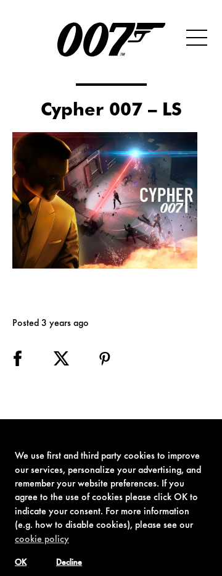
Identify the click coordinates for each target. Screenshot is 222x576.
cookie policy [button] (42, 540)
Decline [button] (69, 563)
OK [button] (21, 563)
